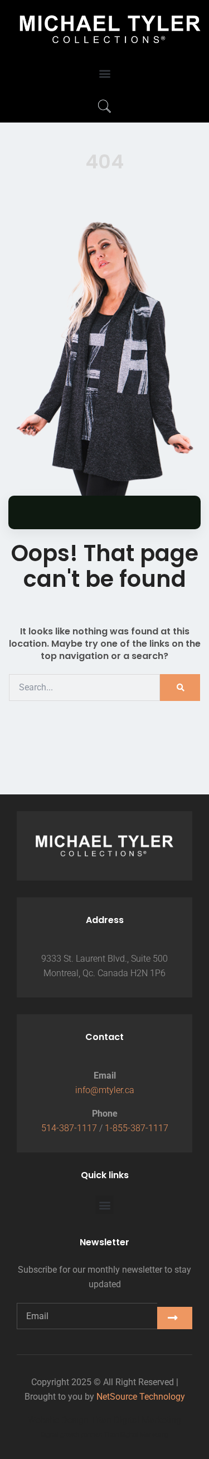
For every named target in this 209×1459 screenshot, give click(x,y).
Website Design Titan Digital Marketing (104, 1420)
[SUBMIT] (174, 1318)
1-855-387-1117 (136, 1128)
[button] (104, 73)
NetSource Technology (140, 1396)
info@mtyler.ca (104, 1090)
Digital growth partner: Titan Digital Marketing (104, 1434)
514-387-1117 (69, 1128)
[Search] (180, 687)
